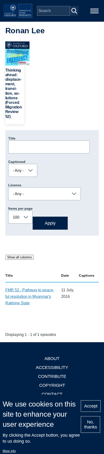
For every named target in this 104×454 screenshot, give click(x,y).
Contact (52, 394)
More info (9, 451)
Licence (14, 185)
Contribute (52, 376)
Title (11, 138)
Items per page (20, 208)
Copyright (52, 385)
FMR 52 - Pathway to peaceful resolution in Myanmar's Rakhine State (29, 296)
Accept (90, 406)
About (52, 358)
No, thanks (90, 424)
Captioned (16, 162)
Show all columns (19, 257)
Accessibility (52, 367)
